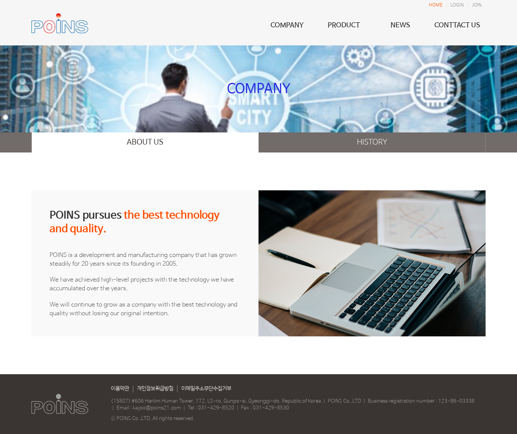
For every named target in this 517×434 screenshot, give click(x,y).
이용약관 (120, 389)
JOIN (477, 5)
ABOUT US (145, 142)
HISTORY (372, 142)
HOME (435, 5)
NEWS (400, 25)
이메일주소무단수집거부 (206, 389)
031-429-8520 (216, 408)
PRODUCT (344, 25)
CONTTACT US (457, 25)
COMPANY (287, 25)
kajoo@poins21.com (157, 408)
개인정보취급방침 (155, 389)
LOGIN (457, 5)
